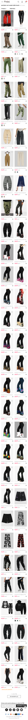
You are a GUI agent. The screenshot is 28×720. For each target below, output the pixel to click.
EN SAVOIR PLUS (14, 696)
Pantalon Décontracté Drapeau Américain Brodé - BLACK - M (7, 641)
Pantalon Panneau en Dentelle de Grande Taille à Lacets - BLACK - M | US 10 (7, 663)
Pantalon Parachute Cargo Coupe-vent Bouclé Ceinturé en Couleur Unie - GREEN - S (7, 217)
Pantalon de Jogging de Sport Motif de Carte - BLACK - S (21, 641)
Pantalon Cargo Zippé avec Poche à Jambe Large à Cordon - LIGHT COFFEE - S (21, 99)
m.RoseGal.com (8, 2)
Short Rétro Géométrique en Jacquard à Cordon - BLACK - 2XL (7, 528)
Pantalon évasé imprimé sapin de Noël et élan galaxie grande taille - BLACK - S (7, 284)
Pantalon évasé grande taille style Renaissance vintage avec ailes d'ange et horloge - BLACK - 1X (21, 461)
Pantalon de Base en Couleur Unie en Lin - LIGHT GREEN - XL (7, 74)
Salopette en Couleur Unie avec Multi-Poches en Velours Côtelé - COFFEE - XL (7, 168)
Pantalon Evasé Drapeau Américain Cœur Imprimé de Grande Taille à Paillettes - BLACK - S (21, 394)
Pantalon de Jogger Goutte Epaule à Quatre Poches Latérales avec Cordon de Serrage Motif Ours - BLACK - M (21, 663)
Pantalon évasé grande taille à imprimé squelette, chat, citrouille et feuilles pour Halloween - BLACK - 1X (7, 372)
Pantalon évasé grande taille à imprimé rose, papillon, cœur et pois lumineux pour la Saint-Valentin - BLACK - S (21, 239)
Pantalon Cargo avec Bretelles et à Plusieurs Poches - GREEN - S (21, 121)
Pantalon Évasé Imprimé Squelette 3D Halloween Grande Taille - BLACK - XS (7, 505)
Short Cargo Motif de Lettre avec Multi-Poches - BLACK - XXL (21, 505)
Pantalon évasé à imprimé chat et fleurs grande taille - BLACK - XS (21, 328)
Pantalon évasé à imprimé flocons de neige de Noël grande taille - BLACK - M (21, 284)
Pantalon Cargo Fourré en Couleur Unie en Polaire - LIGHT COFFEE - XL (7, 50)
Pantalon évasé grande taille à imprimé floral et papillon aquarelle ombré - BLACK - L (7, 261)
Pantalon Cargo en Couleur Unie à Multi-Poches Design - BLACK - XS (21, 572)
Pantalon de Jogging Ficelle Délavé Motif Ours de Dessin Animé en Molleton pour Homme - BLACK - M (21, 594)
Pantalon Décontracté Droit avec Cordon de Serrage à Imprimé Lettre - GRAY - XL (7, 192)
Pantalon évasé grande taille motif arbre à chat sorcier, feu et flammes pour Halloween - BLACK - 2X (7, 350)
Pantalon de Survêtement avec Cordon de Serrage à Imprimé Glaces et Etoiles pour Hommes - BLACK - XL (7, 550)
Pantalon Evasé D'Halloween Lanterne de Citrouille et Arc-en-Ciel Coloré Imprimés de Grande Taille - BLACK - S (7, 461)
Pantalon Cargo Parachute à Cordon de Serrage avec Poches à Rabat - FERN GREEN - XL (7, 99)
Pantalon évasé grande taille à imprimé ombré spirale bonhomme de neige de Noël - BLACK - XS (7, 306)
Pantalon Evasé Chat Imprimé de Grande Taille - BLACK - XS (7, 417)
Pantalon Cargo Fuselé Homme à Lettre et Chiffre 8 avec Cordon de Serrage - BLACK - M (7, 239)
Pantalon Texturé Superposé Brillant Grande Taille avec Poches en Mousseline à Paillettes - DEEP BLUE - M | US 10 (21, 192)
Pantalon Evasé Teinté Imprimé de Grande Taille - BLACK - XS (7, 439)
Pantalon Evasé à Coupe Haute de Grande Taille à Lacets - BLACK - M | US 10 (21, 217)
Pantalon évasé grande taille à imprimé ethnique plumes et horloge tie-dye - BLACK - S (21, 685)
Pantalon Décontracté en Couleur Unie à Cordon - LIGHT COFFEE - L (21, 74)
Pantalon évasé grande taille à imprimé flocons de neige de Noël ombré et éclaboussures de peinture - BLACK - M (21, 306)
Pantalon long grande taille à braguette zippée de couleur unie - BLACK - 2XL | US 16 (21, 28)
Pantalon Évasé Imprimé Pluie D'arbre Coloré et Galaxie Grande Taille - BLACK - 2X (21, 417)
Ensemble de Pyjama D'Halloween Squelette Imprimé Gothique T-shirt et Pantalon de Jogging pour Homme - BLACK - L (7, 616)
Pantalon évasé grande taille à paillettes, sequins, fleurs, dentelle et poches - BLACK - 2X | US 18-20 (21, 261)
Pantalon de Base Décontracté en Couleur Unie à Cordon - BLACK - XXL (7, 121)
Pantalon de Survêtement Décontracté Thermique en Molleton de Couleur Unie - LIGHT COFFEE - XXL (7, 146)
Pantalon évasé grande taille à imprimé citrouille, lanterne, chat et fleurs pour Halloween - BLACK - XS (21, 372)
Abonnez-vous (21, 706)
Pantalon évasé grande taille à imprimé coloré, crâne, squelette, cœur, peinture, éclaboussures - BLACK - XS (21, 350)
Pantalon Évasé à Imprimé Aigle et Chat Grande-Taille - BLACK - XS (7, 483)
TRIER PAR (12, 8)
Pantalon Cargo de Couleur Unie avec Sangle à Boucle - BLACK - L (7, 594)
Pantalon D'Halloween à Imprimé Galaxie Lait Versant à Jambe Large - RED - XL (7, 28)
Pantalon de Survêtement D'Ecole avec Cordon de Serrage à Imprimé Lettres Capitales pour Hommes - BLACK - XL (21, 528)
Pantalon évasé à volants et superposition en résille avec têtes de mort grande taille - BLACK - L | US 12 (21, 483)
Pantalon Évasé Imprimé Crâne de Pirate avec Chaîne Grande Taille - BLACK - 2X (21, 439)
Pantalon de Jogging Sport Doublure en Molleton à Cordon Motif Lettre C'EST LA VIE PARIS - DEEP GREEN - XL (21, 50)
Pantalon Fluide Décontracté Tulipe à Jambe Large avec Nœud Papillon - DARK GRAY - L (21, 146)
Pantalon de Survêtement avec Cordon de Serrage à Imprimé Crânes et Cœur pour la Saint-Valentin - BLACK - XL (21, 550)
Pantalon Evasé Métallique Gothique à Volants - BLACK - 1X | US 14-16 (7, 685)
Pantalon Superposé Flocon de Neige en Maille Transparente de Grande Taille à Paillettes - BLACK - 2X (7, 572)
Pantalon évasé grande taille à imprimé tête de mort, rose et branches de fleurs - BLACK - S (7, 328)
